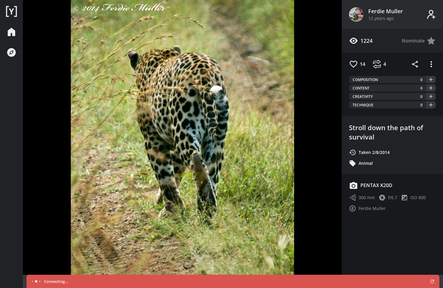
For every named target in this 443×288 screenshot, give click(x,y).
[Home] (11, 11)
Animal (366, 163)
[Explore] (11, 52)
